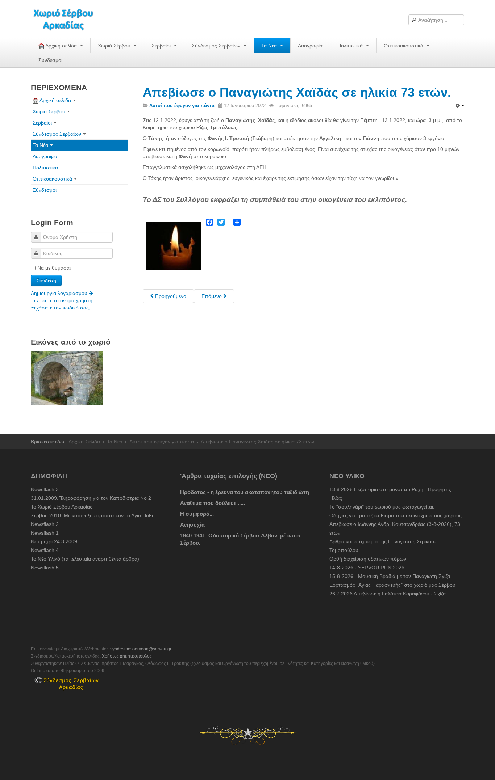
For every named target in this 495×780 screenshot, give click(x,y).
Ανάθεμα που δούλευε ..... (212, 503)
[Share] (237, 222)
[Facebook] (209, 222)
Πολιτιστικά (350, 46)
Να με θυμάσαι (54, 268)
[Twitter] (221, 222)
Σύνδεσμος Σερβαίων (217, 46)
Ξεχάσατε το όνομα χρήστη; (62, 300)
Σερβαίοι (161, 46)
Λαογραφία (310, 46)
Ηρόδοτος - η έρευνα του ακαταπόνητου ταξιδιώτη (244, 492)
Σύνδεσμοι (50, 60)
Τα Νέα (269, 46)
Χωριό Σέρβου (115, 46)
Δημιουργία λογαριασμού (60, 293)
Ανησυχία (192, 525)
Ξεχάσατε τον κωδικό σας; (60, 308)
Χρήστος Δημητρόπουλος (127, 656)
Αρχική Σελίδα (84, 441)
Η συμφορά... (197, 514)
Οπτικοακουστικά (404, 46)
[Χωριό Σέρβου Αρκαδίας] (68, 19)
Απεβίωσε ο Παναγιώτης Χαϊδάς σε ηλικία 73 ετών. (297, 92)
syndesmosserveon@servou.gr (140, 649)
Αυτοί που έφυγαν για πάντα (161, 441)
